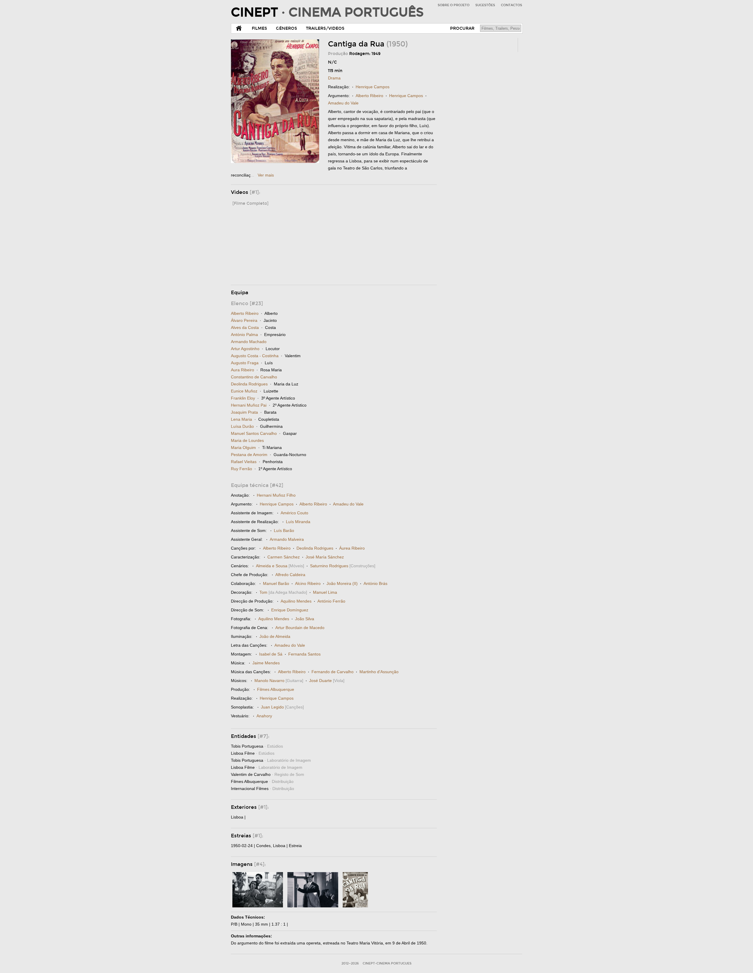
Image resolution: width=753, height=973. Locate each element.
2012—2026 (350, 963)
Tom (263, 592)
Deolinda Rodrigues (249, 384)
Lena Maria (241, 419)
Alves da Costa (245, 327)
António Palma (244, 334)
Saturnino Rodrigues (329, 565)
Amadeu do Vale (343, 103)
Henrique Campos (372, 86)
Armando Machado (248, 341)
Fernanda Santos (304, 654)
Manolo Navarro (269, 680)
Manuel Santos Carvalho (254, 433)
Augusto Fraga (245, 362)
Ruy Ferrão (241, 468)
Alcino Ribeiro (308, 583)
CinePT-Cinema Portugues (387, 963)
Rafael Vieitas (243, 461)
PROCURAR (462, 28)
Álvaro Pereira (244, 320)
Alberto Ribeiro (369, 95)
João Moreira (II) (342, 583)
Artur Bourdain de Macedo (299, 627)
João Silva (304, 618)
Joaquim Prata (244, 412)
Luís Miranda (298, 521)
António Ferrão (331, 601)
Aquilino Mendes (296, 601)
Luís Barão (284, 530)
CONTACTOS (511, 5)
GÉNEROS (286, 28)
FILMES (259, 28)
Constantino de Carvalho (254, 377)
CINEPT (327, 12)
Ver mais (266, 175)
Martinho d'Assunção (379, 671)
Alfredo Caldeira (290, 574)
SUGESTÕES (485, 5)
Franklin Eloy (243, 398)
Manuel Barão (276, 583)
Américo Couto (294, 512)
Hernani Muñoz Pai (248, 405)
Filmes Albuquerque (275, 689)
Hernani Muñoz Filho (276, 495)
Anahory (264, 715)
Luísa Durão (242, 426)
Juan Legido (272, 707)
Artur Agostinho (245, 348)
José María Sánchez (325, 557)
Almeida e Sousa (271, 565)
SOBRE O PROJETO (453, 5)
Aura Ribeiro (242, 369)
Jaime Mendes (266, 663)
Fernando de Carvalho (332, 671)
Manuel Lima (325, 592)
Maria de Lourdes (247, 440)
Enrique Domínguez (289, 610)
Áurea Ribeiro (352, 548)
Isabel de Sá (270, 654)
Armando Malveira (287, 539)
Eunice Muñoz (244, 391)
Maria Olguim (243, 447)
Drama (334, 78)
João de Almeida (274, 636)
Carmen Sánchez (283, 557)
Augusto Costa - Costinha (255, 355)
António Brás (375, 583)
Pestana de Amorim (249, 454)
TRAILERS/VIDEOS (325, 28)
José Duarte (320, 680)
